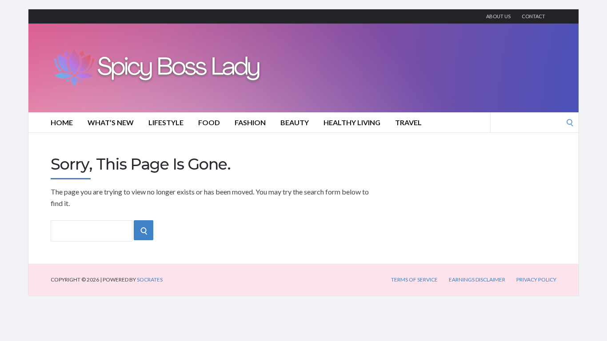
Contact (533, 16)
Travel (408, 122)
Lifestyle (166, 122)
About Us (498, 16)
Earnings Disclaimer (477, 279)
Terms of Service (414, 279)
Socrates (150, 279)
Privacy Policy (536, 279)
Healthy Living (351, 122)
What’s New (111, 122)
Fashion (250, 122)
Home (62, 122)
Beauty (294, 122)
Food (209, 122)
